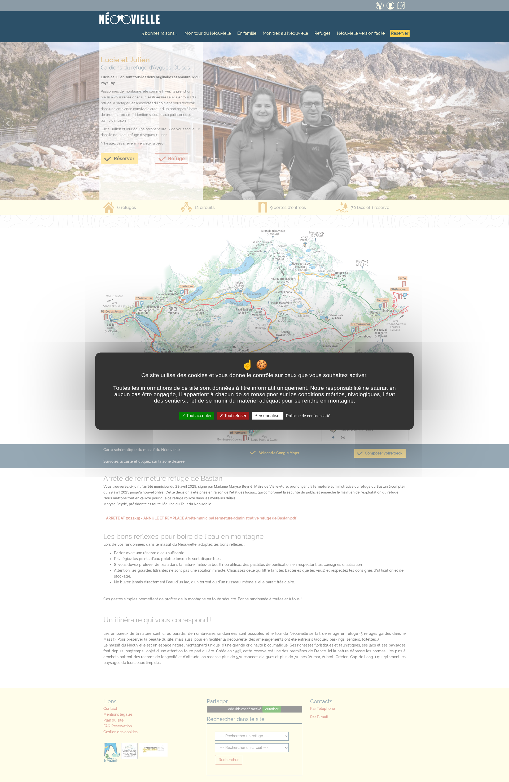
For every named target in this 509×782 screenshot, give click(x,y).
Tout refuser (234, 415)
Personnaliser (267, 415)
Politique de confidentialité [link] (308, 415)
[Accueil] (129, 18)
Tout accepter (198, 415)
